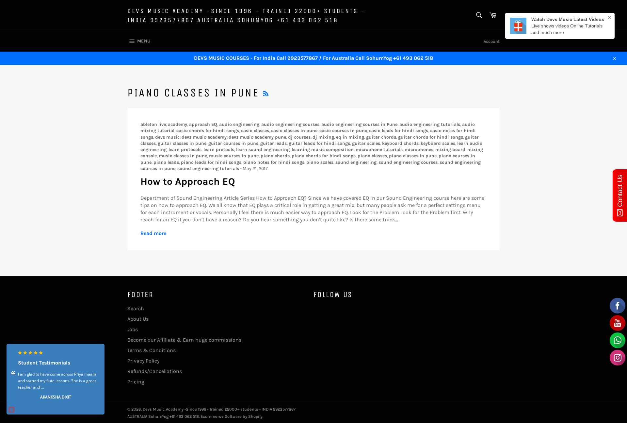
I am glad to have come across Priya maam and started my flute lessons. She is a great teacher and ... (57, 380)
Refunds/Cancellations (154, 371)
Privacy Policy (143, 361)
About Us (138, 319)
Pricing (135, 382)
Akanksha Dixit (55, 397)
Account (492, 41)
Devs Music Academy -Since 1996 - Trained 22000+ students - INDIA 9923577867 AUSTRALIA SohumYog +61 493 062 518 (246, 15)
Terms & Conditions (151, 350)
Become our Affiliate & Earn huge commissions (184, 340)
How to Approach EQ (187, 181)
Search (135, 308)
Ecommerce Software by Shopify (232, 416)
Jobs (132, 329)
